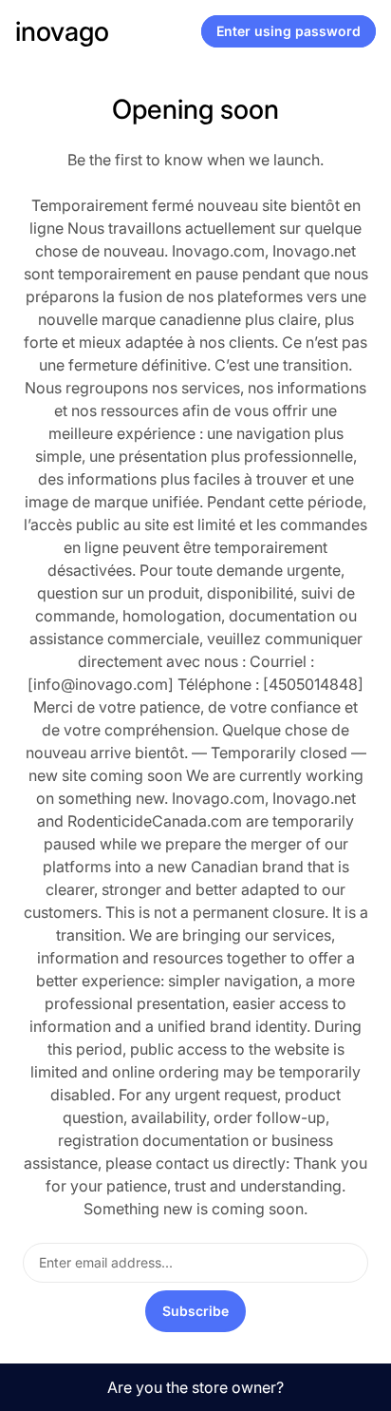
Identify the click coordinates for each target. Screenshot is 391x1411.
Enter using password (288, 31)
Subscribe (195, 1311)
